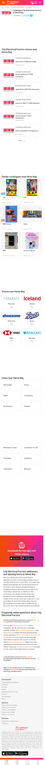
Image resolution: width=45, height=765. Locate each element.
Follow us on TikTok (8, 714)
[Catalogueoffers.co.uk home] (13, 3)
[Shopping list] (36, 2)
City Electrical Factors (17, 7)
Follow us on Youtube (8, 712)
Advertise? (5, 684)
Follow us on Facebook (9, 707)
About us (4, 694)
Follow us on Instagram (9, 710)
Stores (7, 7)
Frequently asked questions (10, 682)
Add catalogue (6, 696)
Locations (29, 7)
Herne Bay (8, 633)
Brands (4, 689)
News (3, 699)
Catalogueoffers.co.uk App (10, 692)
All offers (4, 687)
